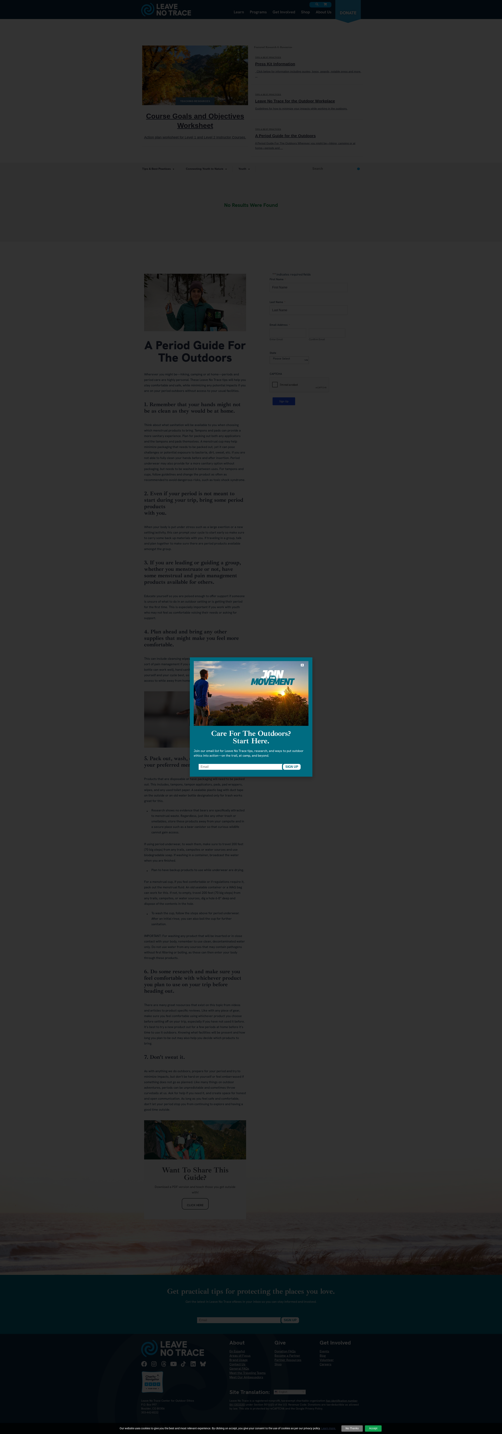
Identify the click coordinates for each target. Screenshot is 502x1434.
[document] (251, 717)
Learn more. (328, 1428)
